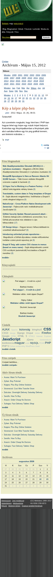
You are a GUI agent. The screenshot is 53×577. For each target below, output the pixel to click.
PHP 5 (5, 346)
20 (27, 98)
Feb (18, 88)
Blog (4, 29)
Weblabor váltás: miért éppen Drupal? (26, 303)
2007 (12, 78)
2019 (41, 81)
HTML (13, 336)
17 (16, 98)
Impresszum (6, 501)
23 (38, 98)
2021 (12, 84)
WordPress (30, 346)
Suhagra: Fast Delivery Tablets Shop (19, 404)
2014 (12, 81)
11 (39, 95)
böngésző (37, 329)
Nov (21, 91)
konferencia (8, 343)
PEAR (41, 343)
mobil (27, 343)
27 (9, 101)
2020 (6, 84)
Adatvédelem (6, 503)
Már (23, 88)
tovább (5, 407)
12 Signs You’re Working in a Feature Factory (22, 186)
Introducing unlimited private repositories (21, 234)
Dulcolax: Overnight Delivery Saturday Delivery (23, 392)
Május (33, 88)
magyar (19, 342)
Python (12, 346)
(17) (15, 223)
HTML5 (32, 336)
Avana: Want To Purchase (14, 377)
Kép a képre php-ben (18, 108)
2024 (30, 84)
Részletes (6, 37)
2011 (35, 78)
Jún (39, 88)
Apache (14, 330)
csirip (46, 145)
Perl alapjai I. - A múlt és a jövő (27, 290)
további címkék (8, 349)
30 (20, 101)
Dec (26, 91)
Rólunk (4, 506)
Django (21, 333)
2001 (20, 75)
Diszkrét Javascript (27, 316)
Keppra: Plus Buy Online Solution (17, 385)
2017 (30, 81)
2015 (18, 81)
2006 (6, 78)
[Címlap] (11, 7)
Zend (37, 346)
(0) (50, 172)
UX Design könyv (10, 227)
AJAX (6, 329)
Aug (5, 91)
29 (16, 101)
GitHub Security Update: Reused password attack (24, 214)
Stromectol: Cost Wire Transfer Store (19, 389)
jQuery (30, 339)
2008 (18, 78)
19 (23, 98)
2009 (24, 78)
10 (35, 95)
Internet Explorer (43, 336)
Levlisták (36, 29)
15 (9, 98)
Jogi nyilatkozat (18, 501)
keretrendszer (45, 340)
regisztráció (18, 24)
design (12, 333)
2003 (32, 75)
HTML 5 (22, 336)
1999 (14, 75)
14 (5, 98)
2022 (18, 84)
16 (12, 98)
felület (37, 333)
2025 (35, 84)
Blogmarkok (12, 29)
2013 (6, 81)
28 (12, 101)
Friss (17, 32)
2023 (24, 84)
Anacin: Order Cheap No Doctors (17, 400)
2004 (38, 75)
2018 (35, 81)
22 (34, 98)
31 (23, 101)
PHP (7, 140)
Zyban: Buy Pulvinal (12, 381)
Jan (13, 88)
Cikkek (20, 29)
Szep (11, 91)
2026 (41, 84)
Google (5, 336)
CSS (47, 329)
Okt (16, 91)
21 (30, 98)
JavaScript (11, 339)
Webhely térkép (14, 506)
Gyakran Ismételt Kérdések (32, 506)
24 (41, 98)
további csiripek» (9, 365)
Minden (7, 75)
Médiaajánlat (18, 503)
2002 (26, 75)
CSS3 (5, 333)
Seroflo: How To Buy (12, 396)
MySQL (34, 343)
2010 (30, 78)
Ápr (28, 88)
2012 (41, 78)
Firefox (46, 332)
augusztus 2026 (26, 461)
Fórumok (28, 29)
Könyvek (10, 32)
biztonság (24, 329)
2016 (24, 81)
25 (45, 98)
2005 (43, 75)
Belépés (5, 24)
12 (43, 95)
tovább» (5, 258)
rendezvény (20, 346)
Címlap (5, 61)
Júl (43, 88)
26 (5, 101)
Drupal (29, 333)
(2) (29, 182)
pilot (7, 113)
